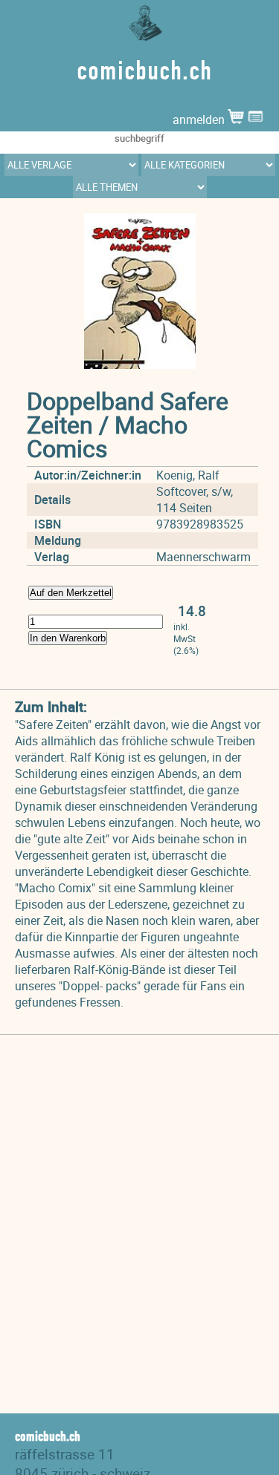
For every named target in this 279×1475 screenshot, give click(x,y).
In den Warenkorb (68, 638)
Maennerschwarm (203, 557)
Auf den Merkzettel (71, 592)
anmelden (200, 119)
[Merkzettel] (255, 119)
